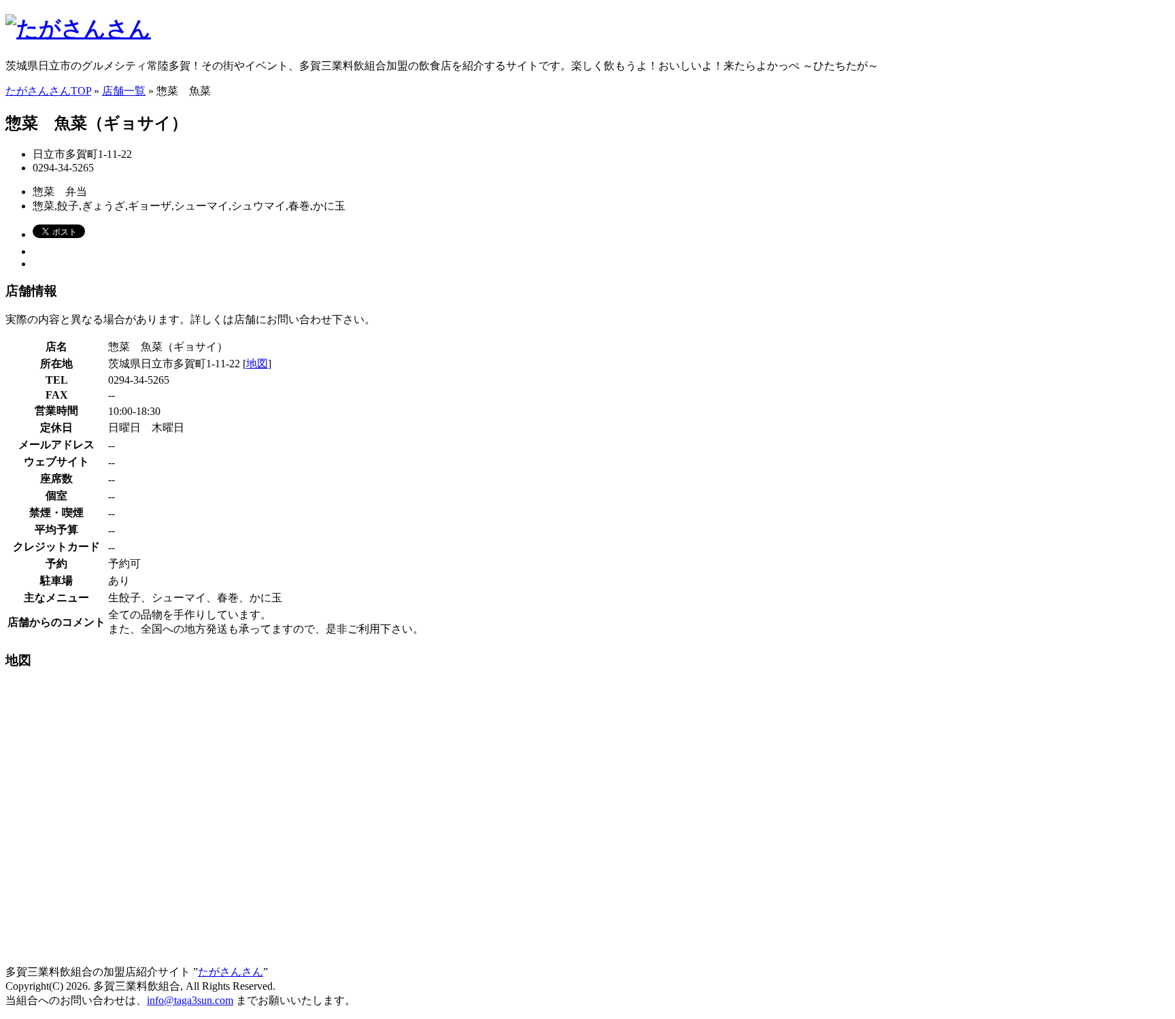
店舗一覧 (124, 91)
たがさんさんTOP (48, 91)
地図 (257, 363)
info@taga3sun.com (190, 1000)
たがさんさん (230, 972)
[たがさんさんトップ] (78, 28)
